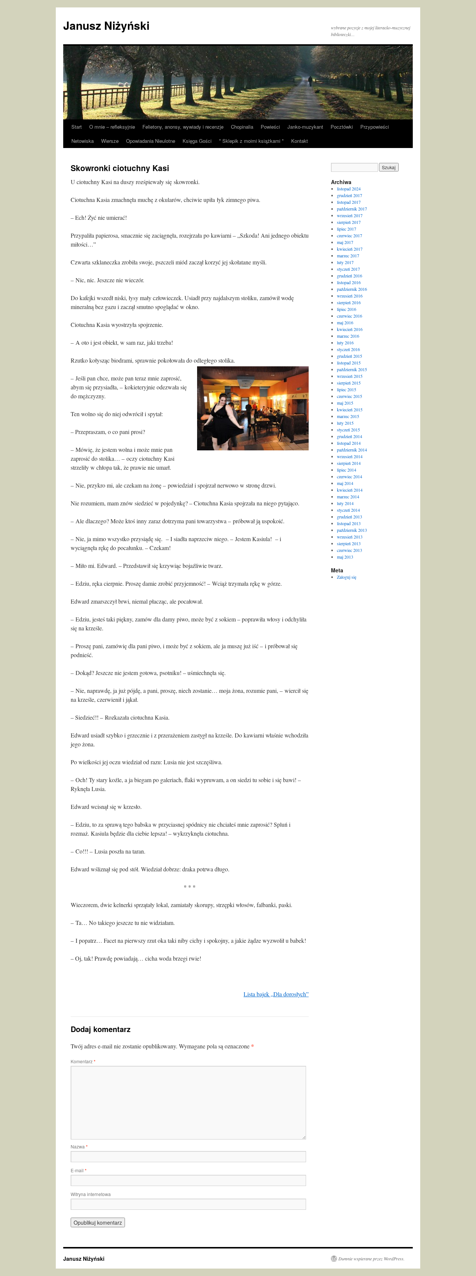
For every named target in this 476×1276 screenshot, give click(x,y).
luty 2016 (345, 342)
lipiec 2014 (346, 470)
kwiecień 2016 (350, 329)
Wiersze (110, 140)
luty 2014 (345, 503)
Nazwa (79, 1146)
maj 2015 (345, 403)
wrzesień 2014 (350, 456)
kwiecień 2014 (350, 490)
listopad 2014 (349, 443)
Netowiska (82, 140)
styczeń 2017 (348, 269)
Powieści (270, 126)
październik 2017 (352, 209)
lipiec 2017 (346, 229)
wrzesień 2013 (350, 537)
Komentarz (83, 1061)
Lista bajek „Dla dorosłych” (276, 994)
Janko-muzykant (305, 126)
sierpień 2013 (349, 543)
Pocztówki (342, 126)
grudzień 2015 (349, 356)
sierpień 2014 (349, 463)
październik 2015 (352, 369)
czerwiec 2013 (349, 550)
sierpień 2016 (349, 302)
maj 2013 (345, 557)
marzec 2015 (348, 416)
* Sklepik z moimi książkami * (251, 140)
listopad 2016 (349, 282)
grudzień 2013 (349, 517)
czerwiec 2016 (349, 316)
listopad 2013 (349, 523)
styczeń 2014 (348, 510)
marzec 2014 (348, 496)
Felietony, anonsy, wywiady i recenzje (182, 126)
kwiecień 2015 (350, 409)
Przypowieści (374, 126)
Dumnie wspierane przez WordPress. (371, 1258)
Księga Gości (197, 140)
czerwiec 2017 (349, 235)
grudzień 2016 (349, 276)
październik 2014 (352, 450)
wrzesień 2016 (350, 296)
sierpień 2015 (349, 383)
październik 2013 (352, 530)
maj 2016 (345, 322)
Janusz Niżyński (106, 25)
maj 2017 (345, 242)
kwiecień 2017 (350, 249)
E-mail (79, 1170)
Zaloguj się (346, 577)
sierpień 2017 (349, 222)
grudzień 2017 (349, 195)
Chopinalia (242, 126)
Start (76, 126)
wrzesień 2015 (350, 376)
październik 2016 (352, 289)
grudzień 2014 (349, 436)
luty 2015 (345, 423)
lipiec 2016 (346, 309)
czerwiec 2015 (349, 396)
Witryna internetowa (91, 1194)
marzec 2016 (348, 336)
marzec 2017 (348, 255)
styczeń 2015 (348, 430)
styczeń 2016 (348, 349)
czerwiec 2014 (349, 476)
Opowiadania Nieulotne (150, 140)
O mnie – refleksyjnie (112, 126)
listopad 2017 (349, 202)
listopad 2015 (349, 363)
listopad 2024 (349, 189)
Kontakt (299, 140)
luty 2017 (345, 262)
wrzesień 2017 (350, 215)
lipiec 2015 (346, 389)
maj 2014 (345, 483)
